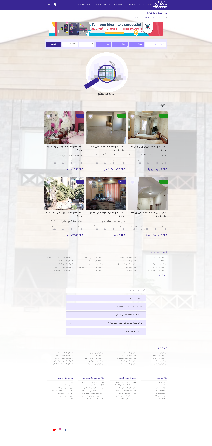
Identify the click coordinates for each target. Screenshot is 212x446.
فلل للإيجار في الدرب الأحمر (64, 267)
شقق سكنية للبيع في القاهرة (126, 382)
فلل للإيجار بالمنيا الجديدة (64, 355)
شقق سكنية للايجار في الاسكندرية (92, 385)
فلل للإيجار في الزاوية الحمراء (157, 270)
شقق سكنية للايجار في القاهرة (125, 385)
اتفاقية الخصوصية (90, 427)
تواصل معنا (81, 4)
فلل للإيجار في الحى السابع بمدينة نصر (91, 267)
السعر (90, 44)
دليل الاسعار (120, 4)
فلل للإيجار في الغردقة (128, 361)
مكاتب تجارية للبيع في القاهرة (126, 393)
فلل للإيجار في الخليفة (65, 264)
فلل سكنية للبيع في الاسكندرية (93, 388)
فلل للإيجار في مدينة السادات (126, 358)
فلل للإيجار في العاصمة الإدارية (63, 364)
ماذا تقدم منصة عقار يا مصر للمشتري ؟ (128, 315)
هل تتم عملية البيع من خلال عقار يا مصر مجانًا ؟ (125, 323)
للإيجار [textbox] (140, 44)
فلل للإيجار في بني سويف (95, 364)
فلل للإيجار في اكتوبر (160, 361)
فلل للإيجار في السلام (128, 270)
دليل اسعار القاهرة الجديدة (64, 388)
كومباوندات (129, 4)
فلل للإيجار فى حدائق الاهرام (63, 361)
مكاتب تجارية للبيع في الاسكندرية (93, 393)
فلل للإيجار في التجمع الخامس (94, 257)
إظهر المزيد (163, 275)
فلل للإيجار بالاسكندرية (65, 353)
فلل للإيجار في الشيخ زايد (127, 355)
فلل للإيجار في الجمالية (96, 261)
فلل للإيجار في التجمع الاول (127, 264)
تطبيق (53, 44)
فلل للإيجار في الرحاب (160, 358)
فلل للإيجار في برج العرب (96, 361)
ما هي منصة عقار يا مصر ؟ (133, 298)
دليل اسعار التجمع (67, 399)
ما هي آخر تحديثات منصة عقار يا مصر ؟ (129, 332)
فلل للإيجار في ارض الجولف (158, 264)
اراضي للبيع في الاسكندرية (95, 399)
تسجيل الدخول (49, 4)
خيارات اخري (72, 44)
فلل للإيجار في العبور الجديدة (63, 270)
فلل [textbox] (107, 44)
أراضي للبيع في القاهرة (128, 399)
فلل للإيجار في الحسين (96, 264)
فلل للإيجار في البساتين (128, 257)
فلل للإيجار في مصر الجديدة (127, 364)
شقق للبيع (69, 382)
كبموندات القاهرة (161, 391)
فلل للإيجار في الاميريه (160, 267)
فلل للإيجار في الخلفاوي (65, 261)
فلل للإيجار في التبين (129, 261)
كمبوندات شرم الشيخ (160, 396)
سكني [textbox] (123, 44)
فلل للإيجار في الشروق (96, 270)
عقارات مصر (163, 382)
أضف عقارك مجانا (139, 4)
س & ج (89, 4)
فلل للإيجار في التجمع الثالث (126, 267)
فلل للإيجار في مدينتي (97, 353)
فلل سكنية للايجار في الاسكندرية (93, 391)
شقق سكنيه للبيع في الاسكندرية (93, 382)
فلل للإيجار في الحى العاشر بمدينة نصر (60, 257)
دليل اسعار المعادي (66, 396)
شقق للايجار (69, 385)
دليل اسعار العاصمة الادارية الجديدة (61, 391)
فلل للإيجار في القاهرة (128, 353)
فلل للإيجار (163, 353)
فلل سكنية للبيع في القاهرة (126, 388)
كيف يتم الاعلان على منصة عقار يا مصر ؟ (128, 306)
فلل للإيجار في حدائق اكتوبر (64, 358)
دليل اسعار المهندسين (65, 393)
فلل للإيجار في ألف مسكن (158, 261)
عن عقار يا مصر (97, 4)
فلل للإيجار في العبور (97, 355)
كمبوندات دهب (162, 399)
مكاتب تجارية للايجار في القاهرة (125, 396)
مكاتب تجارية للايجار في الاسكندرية (93, 396)
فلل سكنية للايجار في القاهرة (126, 391)
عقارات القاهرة (162, 385)
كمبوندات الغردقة (161, 393)
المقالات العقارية (109, 4)
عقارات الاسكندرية (161, 388)
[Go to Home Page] (166, 17)
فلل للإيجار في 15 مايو (160, 257)
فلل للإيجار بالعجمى (160, 364)
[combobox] (136, 44)
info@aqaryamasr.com (55, 420)
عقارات (149, 4)
